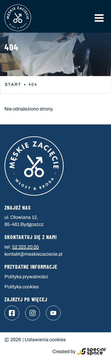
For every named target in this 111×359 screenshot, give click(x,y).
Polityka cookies (21, 286)
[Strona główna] (17, 17)
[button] (99, 17)
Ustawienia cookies (45, 339)
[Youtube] (53, 313)
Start (13, 84)
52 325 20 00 (25, 246)
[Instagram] (32, 313)
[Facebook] (11, 313)
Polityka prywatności (26, 276)
